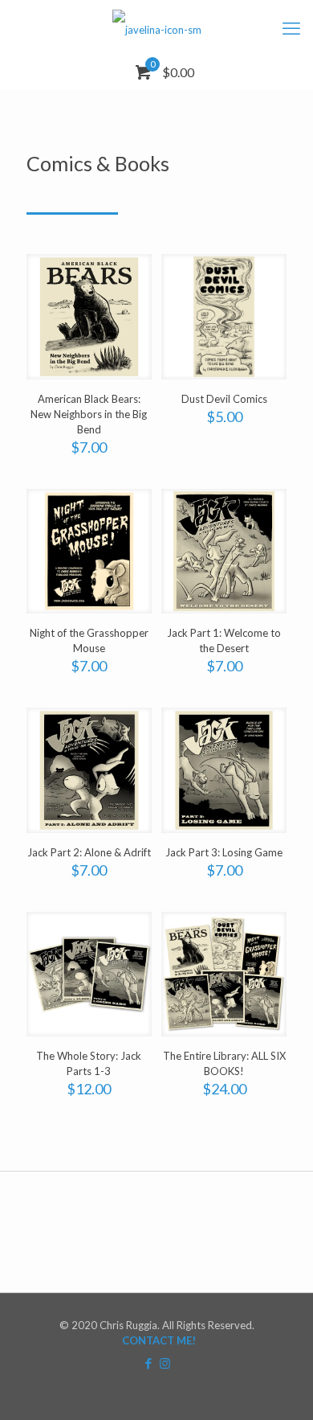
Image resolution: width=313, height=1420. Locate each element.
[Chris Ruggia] (156, 28)
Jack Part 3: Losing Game (224, 852)
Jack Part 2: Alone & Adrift (89, 852)
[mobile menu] (291, 28)
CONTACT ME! (159, 1340)
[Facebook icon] (148, 1363)
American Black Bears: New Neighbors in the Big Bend (88, 414)
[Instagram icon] (165, 1363)
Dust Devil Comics (224, 398)
